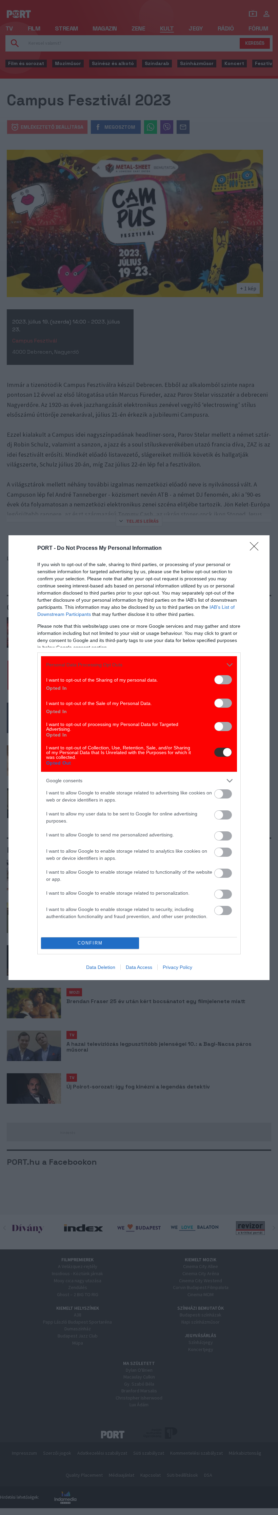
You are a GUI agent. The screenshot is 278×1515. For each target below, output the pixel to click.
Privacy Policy (177, 967)
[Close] (256, 548)
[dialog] (139, 757)
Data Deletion (100, 967)
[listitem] (139, 664)
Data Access (139, 967)
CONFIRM (90, 943)
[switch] (223, 679)
